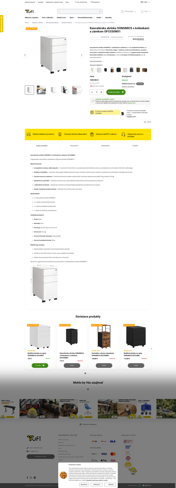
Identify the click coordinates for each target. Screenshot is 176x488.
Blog (67, 2)
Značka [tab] (135, 146)
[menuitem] (32, 17)
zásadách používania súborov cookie (97, 480)
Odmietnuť (96, 484)
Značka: (136, 44)
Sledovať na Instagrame (90, 424)
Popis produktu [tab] (41, 146)
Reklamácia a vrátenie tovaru (54, 2)
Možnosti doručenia (128, 86)
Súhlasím (111, 484)
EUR (145, 2)
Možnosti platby (62, 451)
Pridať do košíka (114, 92)
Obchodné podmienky (64, 454)
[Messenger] (35, 478)
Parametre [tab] (74, 146)
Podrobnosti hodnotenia (117, 37)
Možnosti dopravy (30, 2)
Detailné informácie (96, 61)
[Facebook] (27, 478)
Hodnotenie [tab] (105, 146)
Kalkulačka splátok (98, 86)
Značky (60, 460)
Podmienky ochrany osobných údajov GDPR (70, 457)
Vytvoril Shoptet (132, 485)
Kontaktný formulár (40, 456)
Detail (72, 365)
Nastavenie (84, 484)
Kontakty (40, 2)
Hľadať (100, 11)
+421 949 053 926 (35, 448)
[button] (85, 373)
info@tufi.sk (33, 451)
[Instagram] (31, 478)
